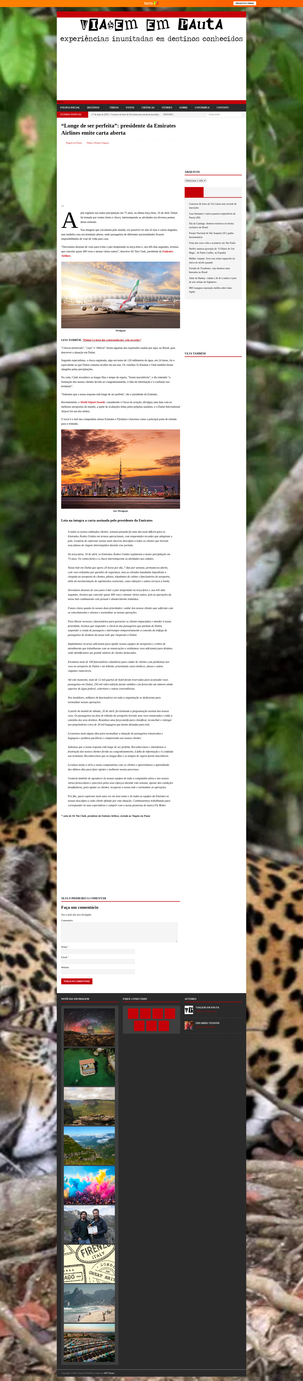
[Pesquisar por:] (224, 114)
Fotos (130, 107)
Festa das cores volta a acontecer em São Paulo (212, 243)
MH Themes (109, 1373)
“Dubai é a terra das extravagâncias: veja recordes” (111, 340)
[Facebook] (206, 14)
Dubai (90, 142)
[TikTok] (237, 14)
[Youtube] (225, 14)
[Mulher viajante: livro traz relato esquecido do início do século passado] (89, 1264)
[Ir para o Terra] (151, 3)
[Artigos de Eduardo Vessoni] (189, 1027)
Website (65, 967)
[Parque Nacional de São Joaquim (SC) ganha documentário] (89, 1146)
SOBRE (183, 107)
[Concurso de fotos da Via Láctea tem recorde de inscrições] (89, 1027)
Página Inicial (70, 107)
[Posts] (194, 192)
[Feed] (243, 14)
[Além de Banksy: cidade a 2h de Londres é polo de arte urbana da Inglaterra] (89, 1343)
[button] (60, 102)
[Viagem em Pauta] (151, 42)
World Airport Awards (92, 402)
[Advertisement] (151, 72)
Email (64, 957)
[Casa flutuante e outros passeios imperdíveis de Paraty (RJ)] (89, 1067)
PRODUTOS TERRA (245, 3)
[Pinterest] (231, 14)
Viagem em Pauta (74, 142)
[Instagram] (219, 14)
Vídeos (114, 107)
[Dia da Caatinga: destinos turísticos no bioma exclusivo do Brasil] (89, 1106)
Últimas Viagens (101, 142)
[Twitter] (212, 14)
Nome (64, 947)
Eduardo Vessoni (207, 1023)
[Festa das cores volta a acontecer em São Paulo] (89, 1185)
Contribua (202, 107)
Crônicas (148, 107)
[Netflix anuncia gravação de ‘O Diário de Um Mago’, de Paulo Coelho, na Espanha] (89, 1224)
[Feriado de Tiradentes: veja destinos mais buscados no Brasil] (89, 1303)
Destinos (93, 107)
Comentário (67, 920)
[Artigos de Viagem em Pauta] (189, 1012)
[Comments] (232, 192)
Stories (167, 107)
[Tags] (213, 192)
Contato (223, 107)
